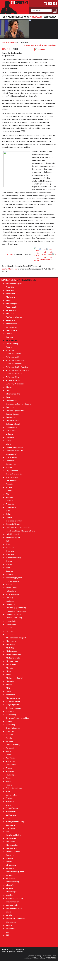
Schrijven (9, 798)
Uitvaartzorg (11, 865)
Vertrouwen (10, 878)
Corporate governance (15, 410)
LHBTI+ (9, 628)
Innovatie (9, 547)
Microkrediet (11, 664)
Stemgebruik (11, 825)
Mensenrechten (12, 661)
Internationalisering (13, 557)
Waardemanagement (14, 908)
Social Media (11, 811)
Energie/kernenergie (14, 474)
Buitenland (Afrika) (13, 354)
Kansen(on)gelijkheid (14, 578)
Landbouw (10, 601)
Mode (8, 674)
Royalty (9, 785)
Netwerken (10, 695)
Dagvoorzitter (11, 427)
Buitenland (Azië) (12, 357)
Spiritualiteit (11, 815)
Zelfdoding (10, 928)
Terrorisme (10, 842)
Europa (9, 487)
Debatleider (11, 431)
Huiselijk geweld (12, 534)
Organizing (10, 731)
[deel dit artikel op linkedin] (49, 254)
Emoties (9, 467)
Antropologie (11, 304)
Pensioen (9, 741)
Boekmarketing (12, 344)
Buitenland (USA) (12, 377)
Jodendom (10, 571)
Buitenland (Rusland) (14, 374)
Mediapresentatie (13, 658)
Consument (10, 407)
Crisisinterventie (12, 420)
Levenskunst (11, 624)
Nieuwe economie (13, 698)
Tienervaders (11, 848)
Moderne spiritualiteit (14, 678)
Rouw (8, 781)
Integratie (10, 551)
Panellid (9, 738)
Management (11, 641)
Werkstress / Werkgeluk (15, 918)
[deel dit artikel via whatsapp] (54, 254)
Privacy (9, 768)
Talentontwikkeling (13, 835)
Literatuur (10, 631)
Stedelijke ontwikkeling (15, 822)
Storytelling (10, 828)
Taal (7, 832)
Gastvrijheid (11, 507)
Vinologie (9, 885)
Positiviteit (10, 758)
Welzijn (9, 915)
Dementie (10, 437)
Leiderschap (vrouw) (14, 614)
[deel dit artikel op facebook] (42, 254)
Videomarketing (12, 882)
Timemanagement (13, 852)
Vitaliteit (9, 888)
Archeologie (11, 310)
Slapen (8, 805)
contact (20, 952)
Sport (8, 818)
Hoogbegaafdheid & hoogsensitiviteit (20, 531)
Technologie (11, 838)
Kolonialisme (11, 591)
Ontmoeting (11, 715)
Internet (9, 561)
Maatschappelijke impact (16, 638)
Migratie (9, 668)
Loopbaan (10, 634)
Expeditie (9, 491)
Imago (8, 544)
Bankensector (11, 327)
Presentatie (10, 761)
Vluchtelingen (11, 892)
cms (54, 956)
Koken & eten (11, 588)
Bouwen (9, 347)
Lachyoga (9, 598)
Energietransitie (12, 477)
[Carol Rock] (40, 49)
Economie (10, 461)
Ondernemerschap (13, 708)
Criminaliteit (11, 417)
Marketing (10, 648)
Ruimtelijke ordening (14, 788)
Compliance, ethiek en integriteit (18, 404)
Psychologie (11, 775)
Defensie (9, 434)
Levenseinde (11, 621)
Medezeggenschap (13, 654)
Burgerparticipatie (13, 380)
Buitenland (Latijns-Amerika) (17, 367)
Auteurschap (11, 320)
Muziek (9, 684)
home (4, 952)
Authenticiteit (11, 324)
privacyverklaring (34, 956)
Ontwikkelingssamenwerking (17, 718)
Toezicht (9, 858)
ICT (7, 541)
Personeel (10, 748)
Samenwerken (11, 795)
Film (7, 494)
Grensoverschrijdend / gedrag (18, 527)
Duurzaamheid (12, 454)
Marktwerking (11, 651)
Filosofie (9, 497)
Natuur (8, 691)
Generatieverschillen (14, 521)
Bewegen (9, 337)
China (8, 390)
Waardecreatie (12, 905)
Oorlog (9, 721)
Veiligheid (10, 868)
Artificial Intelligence (14, 317)
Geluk (8, 514)
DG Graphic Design (39, 958)
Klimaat (9, 584)
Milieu (8, 671)
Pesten (8, 751)
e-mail (21, 949)
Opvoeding (10, 725)
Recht (8, 778)
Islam (8, 568)
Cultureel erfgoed (13, 424)
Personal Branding (13, 745)
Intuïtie (9, 564)
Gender (9, 517)
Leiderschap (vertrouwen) (16, 611)
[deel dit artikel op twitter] (36, 254)
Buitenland (10, 350)
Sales (8, 791)
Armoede (9, 314)
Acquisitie (10, 287)
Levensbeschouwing (14, 618)
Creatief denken (12, 414)
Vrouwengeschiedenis (14, 898)
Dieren (8, 444)
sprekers (11, 952)
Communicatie (11, 400)
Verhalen (9, 875)
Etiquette (9, 484)
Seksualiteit (10, 801)
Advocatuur (10, 293)
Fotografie (10, 504)
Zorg (8, 932)
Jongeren (9, 574)
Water (8, 912)
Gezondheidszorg (13, 524)
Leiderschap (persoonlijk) (16, 608)
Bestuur (9, 334)
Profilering (10, 771)
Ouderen (9, 735)
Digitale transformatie (14, 447)
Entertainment (11, 481)
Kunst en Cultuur (12, 594)
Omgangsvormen (13, 701)
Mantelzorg (10, 644)
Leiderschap (11, 604)
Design (8, 441)
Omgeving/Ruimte (13, 705)
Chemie (9, 387)
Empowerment (12, 471)
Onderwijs (10, 711)
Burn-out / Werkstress (15, 384)
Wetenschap (11, 922)
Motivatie (10, 681)
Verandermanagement (15, 872)
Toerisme (9, 855)
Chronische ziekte (13, 394)
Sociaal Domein (12, 808)
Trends (9, 862)
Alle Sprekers (11, 297)
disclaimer (47, 956)
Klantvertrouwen (12, 581)
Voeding (9, 895)
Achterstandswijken (14, 283)
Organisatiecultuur (13, 728)
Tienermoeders (12, 845)
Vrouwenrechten (12, 902)
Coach (8, 397)
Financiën (9, 501)
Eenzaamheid (11, 464)
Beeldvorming (11, 330)
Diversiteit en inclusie (14, 451)
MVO (8, 688)
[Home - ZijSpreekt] (14, 7)
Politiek (9, 755)
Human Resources (13, 537)
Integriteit (10, 554)
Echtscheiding (11, 457)
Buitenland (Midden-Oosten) (17, 370)
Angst (8, 300)
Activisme (10, 290)
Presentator (11, 765)
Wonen (9, 925)
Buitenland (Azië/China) (15, 360)
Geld (8, 511)
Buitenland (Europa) (14, 364)
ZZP (7, 935)
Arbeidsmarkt (11, 307)
